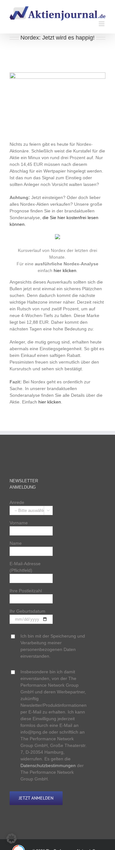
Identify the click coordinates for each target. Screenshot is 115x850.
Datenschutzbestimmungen (48, 765)
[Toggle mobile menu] (102, 23)
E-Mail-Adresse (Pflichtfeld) (25, 567)
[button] (11, 838)
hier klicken (65, 270)
